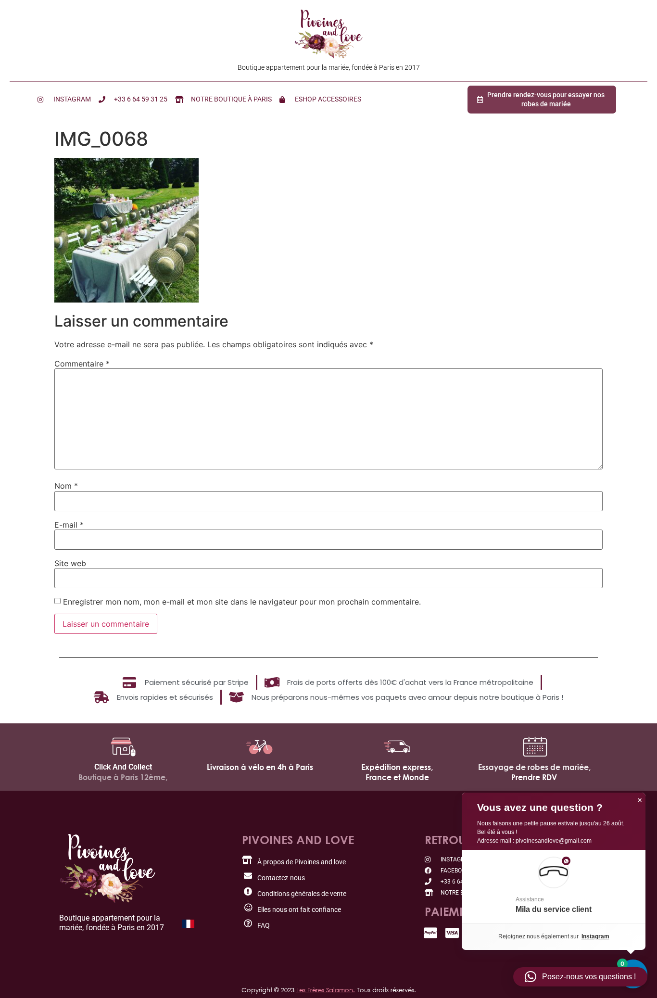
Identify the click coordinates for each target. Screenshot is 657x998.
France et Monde (397, 777)
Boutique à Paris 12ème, (122, 777)
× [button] (639, 800)
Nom (66, 486)
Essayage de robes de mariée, (534, 767)
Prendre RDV (534, 777)
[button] (553, 886)
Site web (70, 563)
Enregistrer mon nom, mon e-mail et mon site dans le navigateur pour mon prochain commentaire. (242, 602)
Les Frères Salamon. (325, 990)
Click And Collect (123, 766)
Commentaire (82, 363)
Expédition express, (397, 767)
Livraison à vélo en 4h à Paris (260, 767)
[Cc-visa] (452, 933)
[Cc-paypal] (431, 933)
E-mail (69, 525)
